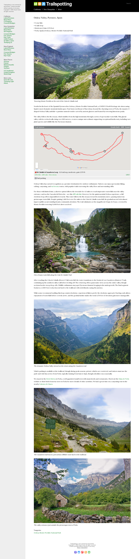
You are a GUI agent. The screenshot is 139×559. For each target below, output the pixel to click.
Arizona (6, 61)
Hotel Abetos (51, 379)
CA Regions (8, 21)
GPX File (38, 175)
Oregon (6, 66)
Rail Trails (7, 37)
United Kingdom (9, 72)
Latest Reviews (9, 18)
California (37, 9)
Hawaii (6, 63)
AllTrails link (77, 194)
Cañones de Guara (46, 384)
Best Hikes (7, 20)
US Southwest (8, 70)
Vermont (6, 68)
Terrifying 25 (8, 42)
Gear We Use (8, 80)
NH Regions (8, 31)
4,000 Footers (8, 39)
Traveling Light (9, 81)
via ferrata (55, 186)
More (60, 9)
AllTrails (45, 175)
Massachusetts (9, 65)
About (6, 83)
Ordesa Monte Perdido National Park (47, 533)
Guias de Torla (124, 379)
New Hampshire (49, 9)
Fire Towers (8, 35)
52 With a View (9, 41)
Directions (53, 175)
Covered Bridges (9, 23)
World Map (7, 74)
